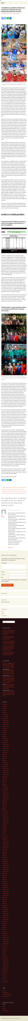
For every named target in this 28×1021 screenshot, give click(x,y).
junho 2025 (5, 732)
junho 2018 (5, 901)
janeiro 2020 (5, 863)
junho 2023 (5, 780)
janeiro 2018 (5, 911)
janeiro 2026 (5, 718)
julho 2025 (4, 730)
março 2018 (5, 907)
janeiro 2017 (5, 935)
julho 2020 (4, 851)
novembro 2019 (6, 867)
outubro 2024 (5, 748)
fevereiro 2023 (5, 788)
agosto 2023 (5, 776)
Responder (11, 547)
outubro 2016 (5, 941)
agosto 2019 (5, 873)
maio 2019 (5, 879)
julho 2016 (4, 947)
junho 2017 (5, 925)
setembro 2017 (6, 919)
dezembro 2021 (6, 817)
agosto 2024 (5, 752)
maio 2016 (5, 951)
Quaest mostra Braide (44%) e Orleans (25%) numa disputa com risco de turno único (8, 653)
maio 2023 (5, 782)
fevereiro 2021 (5, 837)
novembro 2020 (6, 843)
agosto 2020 (5, 849)
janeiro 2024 (5, 766)
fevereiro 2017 (5, 933)
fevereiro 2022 (5, 812)
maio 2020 (5, 855)
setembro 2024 (6, 750)
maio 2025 (5, 734)
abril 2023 (4, 784)
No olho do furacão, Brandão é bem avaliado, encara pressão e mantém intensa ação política (9, 642)
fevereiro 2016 (5, 957)
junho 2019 (5, 877)
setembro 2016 (6, 943)
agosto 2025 (5, 728)
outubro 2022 (5, 796)
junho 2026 (5, 708)
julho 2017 (4, 923)
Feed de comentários (7, 994)
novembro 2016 (6, 939)
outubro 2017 (5, 917)
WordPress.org (6, 996)
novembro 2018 (6, 891)
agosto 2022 (5, 800)
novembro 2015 (6, 963)
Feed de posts (5, 992)
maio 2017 (5, 927)
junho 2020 (5, 853)
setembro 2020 (6, 847)
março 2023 (5, 786)
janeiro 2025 (5, 742)
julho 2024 (4, 754)
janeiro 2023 (5, 790)
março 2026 (5, 714)
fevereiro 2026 (5, 716)
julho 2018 (4, 899)
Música (2, 611)
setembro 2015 (6, 967)
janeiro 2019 (5, 887)
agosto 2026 (5, 704)
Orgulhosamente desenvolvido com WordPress (10, 1018)
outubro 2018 (5, 893)
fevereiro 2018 (5, 909)
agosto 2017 (5, 921)
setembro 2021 (6, 823)
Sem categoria (17, 13)
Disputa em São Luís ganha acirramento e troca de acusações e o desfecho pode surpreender (14, 492)
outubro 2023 (5, 772)
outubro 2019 (5, 869)
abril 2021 (4, 833)
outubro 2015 (5, 965)
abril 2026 (4, 712)
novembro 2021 (6, 819)
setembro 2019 (6, 871)
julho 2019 (4, 875)
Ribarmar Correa (6, 663)
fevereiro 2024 (5, 764)
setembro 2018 (6, 895)
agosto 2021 (5, 825)
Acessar (4, 990)
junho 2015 (5, 974)
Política (2, 613)
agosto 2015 (5, 969)
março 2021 (5, 835)
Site (2, 577)
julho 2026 (4, 706)
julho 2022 (4, 802)
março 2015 (5, 980)
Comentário (4, 563)
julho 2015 (4, 971)
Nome (3, 572)
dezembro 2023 (6, 768)
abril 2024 (4, 760)
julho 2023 (4, 778)
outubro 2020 (5, 845)
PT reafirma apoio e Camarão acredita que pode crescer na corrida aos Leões (8, 638)
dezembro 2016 (6, 937)
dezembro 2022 (6, 792)
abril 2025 (4, 736)
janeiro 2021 (5, 839)
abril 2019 (4, 881)
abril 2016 (4, 953)
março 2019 (5, 883)
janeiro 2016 (5, 959)
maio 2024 (5, 758)
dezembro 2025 (6, 720)
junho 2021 (5, 829)
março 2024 (5, 762)
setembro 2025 (6, 726)
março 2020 (5, 859)
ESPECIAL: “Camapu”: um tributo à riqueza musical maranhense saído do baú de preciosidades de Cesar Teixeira (9, 693)
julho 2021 (4, 827)
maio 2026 (5, 710)
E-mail (3, 574)
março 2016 (5, 955)
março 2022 (5, 810)
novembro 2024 (6, 746)
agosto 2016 (5, 945)
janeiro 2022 (5, 815)
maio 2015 (5, 976)
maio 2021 (5, 831)
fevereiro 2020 (5, 861)
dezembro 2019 (6, 865)
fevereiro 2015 (5, 982)
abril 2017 (4, 929)
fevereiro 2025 (5, 740)
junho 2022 (5, 804)
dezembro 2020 (6, 841)
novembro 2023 (6, 770)
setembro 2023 (6, 774)
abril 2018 (4, 905)
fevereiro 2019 (5, 885)
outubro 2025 (5, 724)
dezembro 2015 (6, 961)
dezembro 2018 (6, 889)
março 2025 (5, 738)
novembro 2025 (6, 722)
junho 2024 (5, 756)
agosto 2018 (5, 897)
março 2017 (5, 931)
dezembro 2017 (6, 913)
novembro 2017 (6, 915)
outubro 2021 (5, 821)
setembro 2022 (6, 798)
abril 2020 (4, 857)
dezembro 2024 (6, 744)
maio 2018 (5, 903)
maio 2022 (5, 806)
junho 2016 (5, 949)
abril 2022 (4, 808)
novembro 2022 (6, 794)
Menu (2, 3)
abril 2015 (4, 978)
